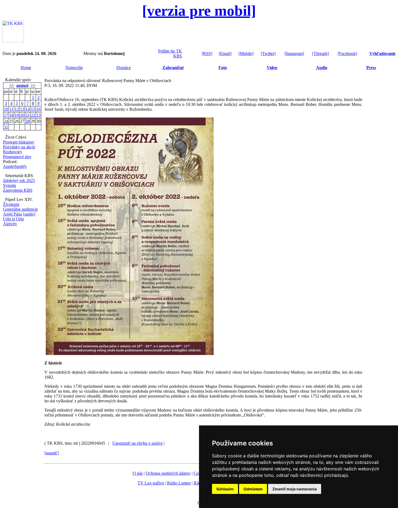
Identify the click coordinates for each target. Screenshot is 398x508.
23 (38, 115)
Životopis (11, 204)
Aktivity (10, 224)
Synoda (9, 185)
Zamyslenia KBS (17, 190)
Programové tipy (17, 156)
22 (33, 115)
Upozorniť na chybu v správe (137, 443)
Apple (8, 166)
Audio (321, 67)
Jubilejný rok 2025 (19, 180)
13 (22, 109)
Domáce (123, 67)
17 (6, 115)
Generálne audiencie (20, 209)
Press (371, 67)
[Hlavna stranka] (13, 40)
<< (11, 85)
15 (33, 109)
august (22, 85)
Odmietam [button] (253, 489)
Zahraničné (173, 67)
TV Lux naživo (151, 483)
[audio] (29, 214)
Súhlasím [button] (225, 489)
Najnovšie (74, 67)
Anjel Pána (12, 214)
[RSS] (207, 53)
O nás (138, 473)
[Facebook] (347, 53)
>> (33, 85)
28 (27, 121)
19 (17, 115)
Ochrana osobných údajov (168, 473)
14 (27, 109)
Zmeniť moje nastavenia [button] (294, 489)
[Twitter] (268, 53)
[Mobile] (246, 53)
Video (272, 67)
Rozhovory (12, 151)
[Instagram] (294, 53)
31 (6, 127)
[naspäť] (51, 453)
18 (11, 115)
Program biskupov (18, 142)
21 (27, 115)
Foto (222, 67)
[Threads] (320, 53)
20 (22, 115)
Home (26, 67)
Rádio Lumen (179, 483)
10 (6, 109)
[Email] (225, 53)
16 (38, 109)
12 (17, 109)
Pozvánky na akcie (19, 147)
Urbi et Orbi (13, 219)
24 (6, 121)
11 (11, 109)
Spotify (20, 166)
